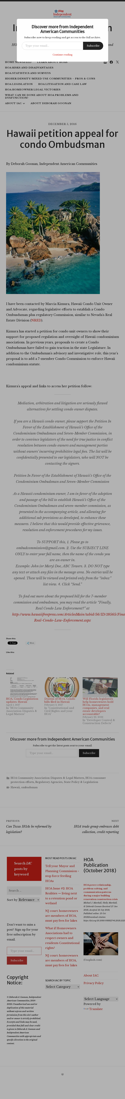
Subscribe (93, 45)
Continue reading (62, 54)
